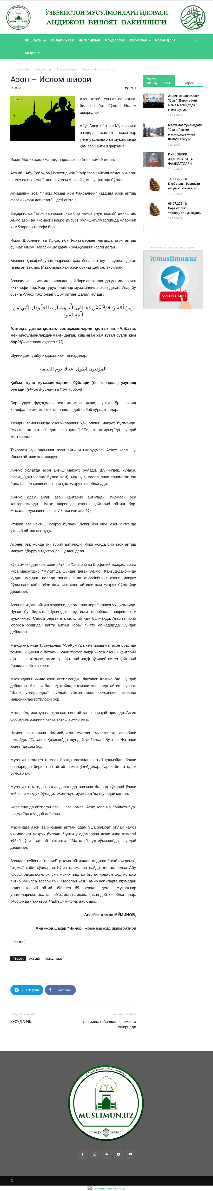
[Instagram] (94, 1154)
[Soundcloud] (106, 1154)
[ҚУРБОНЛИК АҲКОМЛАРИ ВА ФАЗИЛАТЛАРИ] (153, 159)
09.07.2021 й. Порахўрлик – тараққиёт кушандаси (185, 208)
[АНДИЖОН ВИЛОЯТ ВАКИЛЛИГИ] (106, 17)
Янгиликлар (89, 40)
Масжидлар (165, 40)
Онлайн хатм (62, 40)
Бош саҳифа (35, 40)
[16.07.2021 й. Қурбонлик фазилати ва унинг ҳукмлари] (153, 184)
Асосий (34, 958)
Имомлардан (67, 69)
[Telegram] (118, 1154)
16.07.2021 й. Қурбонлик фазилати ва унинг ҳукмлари (184, 183)
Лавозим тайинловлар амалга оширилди (109, 1024)
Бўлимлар (138, 40)
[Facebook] (82, 1154)
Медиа (31, 53)
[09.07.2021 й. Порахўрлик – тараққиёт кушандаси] (153, 208)
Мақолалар (115, 40)
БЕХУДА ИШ (21, 1021)
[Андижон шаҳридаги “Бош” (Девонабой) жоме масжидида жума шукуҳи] (153, 101)
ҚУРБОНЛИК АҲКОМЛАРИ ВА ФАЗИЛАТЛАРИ (180, 159)
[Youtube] (130, 1154)
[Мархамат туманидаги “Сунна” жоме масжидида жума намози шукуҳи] (153, 130)
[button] (196, 40)
